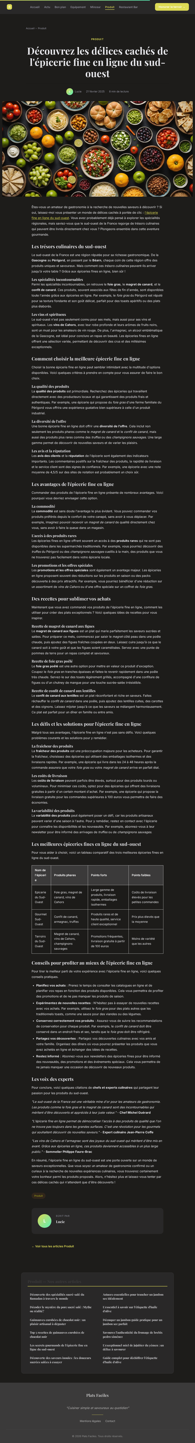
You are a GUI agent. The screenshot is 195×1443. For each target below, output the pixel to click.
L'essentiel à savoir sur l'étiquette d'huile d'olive (130, 1309)
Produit (109, 6)
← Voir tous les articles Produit (53, 1246)
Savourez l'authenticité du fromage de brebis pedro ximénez (132, 1334)
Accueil (35, 6)
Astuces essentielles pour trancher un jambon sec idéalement (133, 1296)
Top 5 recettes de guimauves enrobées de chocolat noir (57, 1334)
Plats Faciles (97, 1395)
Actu (47, 6)
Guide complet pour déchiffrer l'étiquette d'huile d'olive (130, 1360)
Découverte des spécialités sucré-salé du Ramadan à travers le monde (57, 1296)
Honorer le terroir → (172, 6)
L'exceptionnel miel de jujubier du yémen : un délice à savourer (133, 1347)
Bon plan (60, 6)
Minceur (95, 6)
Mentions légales (90, 1421)
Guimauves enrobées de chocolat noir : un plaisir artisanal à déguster (58, 1322)
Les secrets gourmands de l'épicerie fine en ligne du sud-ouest (58, 1347)
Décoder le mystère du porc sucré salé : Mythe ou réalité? (61, 1309)
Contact (110, 1421)
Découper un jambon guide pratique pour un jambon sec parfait (132, 1322)
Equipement (78, 6)
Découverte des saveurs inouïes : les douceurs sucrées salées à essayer (60, 1360)
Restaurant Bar (128, 6)
